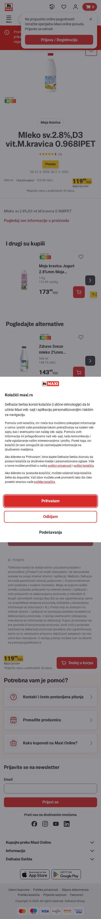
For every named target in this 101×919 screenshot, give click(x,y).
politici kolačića (84, 465)
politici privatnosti (59, 465)
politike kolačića (44, 482)
